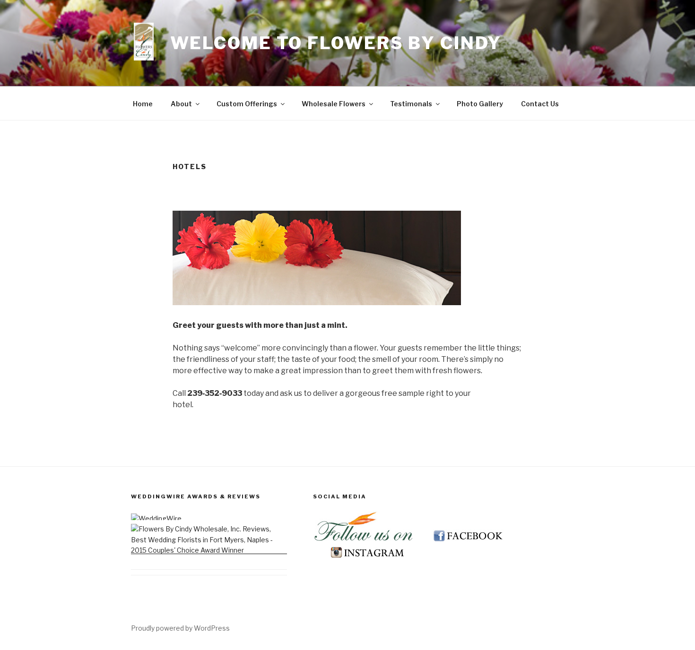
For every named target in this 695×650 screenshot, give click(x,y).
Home (143, 104)
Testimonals (411, 104)
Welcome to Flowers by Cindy (336, 43)
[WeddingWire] (156, 518)
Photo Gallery (480, 104)
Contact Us (540, 104)
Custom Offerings (247, 104)
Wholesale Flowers (333, 104)
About (181, 104)
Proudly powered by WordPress (180, 628)
